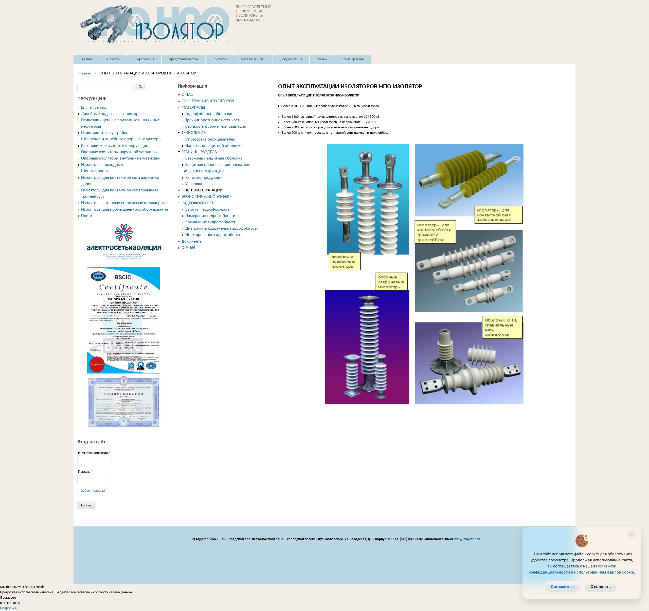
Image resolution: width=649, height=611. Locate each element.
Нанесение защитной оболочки (214, 146)
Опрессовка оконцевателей (210, 139)
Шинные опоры (95, 171)
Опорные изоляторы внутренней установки (120, 158)
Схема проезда (352, 59)
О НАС (187, 94)
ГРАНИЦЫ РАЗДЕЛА (199, 152)
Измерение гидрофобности (210, 216)
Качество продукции (204, 177)
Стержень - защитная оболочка (213, 158)
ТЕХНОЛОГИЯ (194, 133)
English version (94, 107)
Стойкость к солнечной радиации (215, 126)
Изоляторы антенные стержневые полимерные (124, 203)
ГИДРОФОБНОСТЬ (198, 203)
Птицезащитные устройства (106, 133)
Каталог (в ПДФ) (253, 59)
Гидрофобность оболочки (208, 114)
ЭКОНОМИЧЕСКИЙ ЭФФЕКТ (206, 196)
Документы (192, 241)
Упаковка (193, 184)
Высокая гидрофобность (207, 209)
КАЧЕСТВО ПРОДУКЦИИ (203, 171)
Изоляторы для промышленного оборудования (124, 209)
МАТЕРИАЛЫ (193, 107)
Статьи (322, 59)
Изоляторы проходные (102, 165)
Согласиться (563, 586)
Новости (113, 59)
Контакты (220, 59)
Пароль (85, 471)
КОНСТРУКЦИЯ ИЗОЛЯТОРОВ (208, 101)
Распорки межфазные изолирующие (114, 146)
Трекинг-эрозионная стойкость (213, 120)
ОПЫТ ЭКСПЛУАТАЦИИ (202, 190)
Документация (291, 59)
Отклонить (600, 586)
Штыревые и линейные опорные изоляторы (121, 139)
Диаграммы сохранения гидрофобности (222, 228)
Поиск (86, 216)
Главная (87, 59)
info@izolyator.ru (467, 539)
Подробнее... (10, 608)
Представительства (183, 59)
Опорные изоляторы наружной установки (119, 152)
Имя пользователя (94, 453)
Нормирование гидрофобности (214, 235)
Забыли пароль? (93, 491)
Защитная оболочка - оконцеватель (217, 165)
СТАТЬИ (188, 248)
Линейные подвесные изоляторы (111, 114)
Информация (144, 59)
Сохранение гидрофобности (210, 222)
